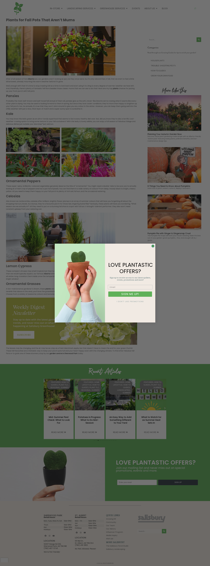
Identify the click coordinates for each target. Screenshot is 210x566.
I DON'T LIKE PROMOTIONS (130, 301)
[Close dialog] (153, 246)
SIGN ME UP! (130, 294)
